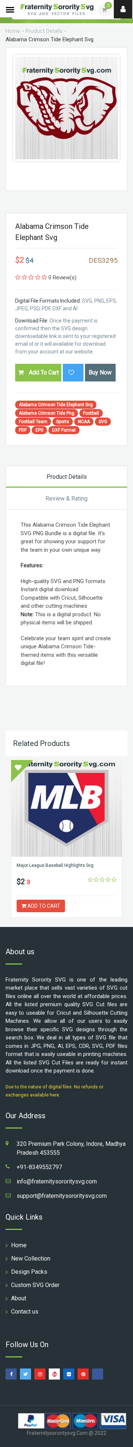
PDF (23, 430)
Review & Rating (66, 498)
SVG (103, 421)
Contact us (24, 1311)
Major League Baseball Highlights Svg (55, 865)
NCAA (84, 421)
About (18, 1298)
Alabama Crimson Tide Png (46, 413)
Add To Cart (43, 372)
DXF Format (64, 430)
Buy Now (100, 372)
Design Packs (29, 1271)
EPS (39, 430)
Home (13, 31)
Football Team (33, 421)
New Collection (30, 1258)
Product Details (43, 31)
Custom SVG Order (35, 1285)
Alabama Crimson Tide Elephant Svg (56, 404)
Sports (62, 421)
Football (91, 413)
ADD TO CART (43, 906)
